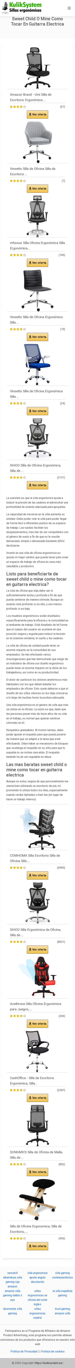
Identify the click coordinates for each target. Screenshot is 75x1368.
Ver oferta (39, 114)
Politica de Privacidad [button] (24, 1351)
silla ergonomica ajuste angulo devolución (37, 1277)
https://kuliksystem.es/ (49, 1363)
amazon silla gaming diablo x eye (12, 1295)
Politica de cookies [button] (53, 1351)
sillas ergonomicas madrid (37, 1313)
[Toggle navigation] (69, 8)
